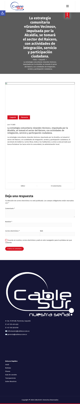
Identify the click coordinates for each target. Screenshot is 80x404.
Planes (7, 371)
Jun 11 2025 (11, 125)
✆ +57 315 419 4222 (11, 324)
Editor (23, 186)
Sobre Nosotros (10, 381)
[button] (2, 13)
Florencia (24, 117)
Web (41, 231)
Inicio (35, 60)
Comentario (10, 208)
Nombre (8, 222)
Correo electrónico (12, 231)
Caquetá (42, 60)
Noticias (8, 368)
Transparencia (10, 378)
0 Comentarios (56, 186)
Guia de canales (11, 375)
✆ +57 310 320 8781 (11, 328)
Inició (7, 365)
